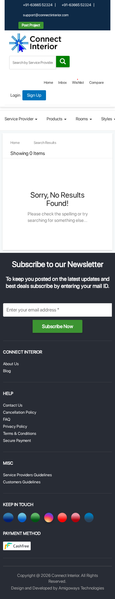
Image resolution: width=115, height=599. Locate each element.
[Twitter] (23, 517)
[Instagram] (50, 517)
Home (48, 82)
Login (15, 95)
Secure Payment (17, 440)
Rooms (82, 118)
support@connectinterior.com (45, 15)
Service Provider (19, 118)
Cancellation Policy (19, 412)
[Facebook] (9, 517)
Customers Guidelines (21, 482)
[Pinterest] (76, 517)
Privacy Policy (15, 426)
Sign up (34, 95)
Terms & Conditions (19, 433)
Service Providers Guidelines (27, 475)
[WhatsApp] (36, 517)
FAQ (6, 419)
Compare (96, 82)
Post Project (31, 25)
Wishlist (78, 82)
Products (55, 118)
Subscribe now (57, 326)
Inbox (62, 82)
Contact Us (12, 405)
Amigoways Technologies (81, 587)
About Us (11, 363)
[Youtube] (63, 517)
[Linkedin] (90, 517)
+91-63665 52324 (37, 5)
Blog (7, 371)
